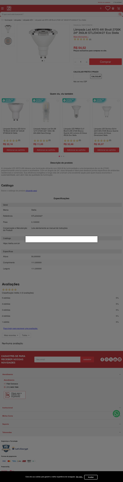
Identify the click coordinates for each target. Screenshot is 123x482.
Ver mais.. (79, 477)
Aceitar (91, 477)
